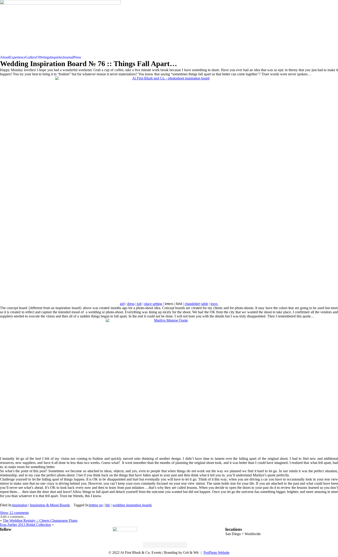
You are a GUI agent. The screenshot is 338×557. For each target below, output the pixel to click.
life (107, 505)
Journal (68, 57)
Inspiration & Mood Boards (50, 505)
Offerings (43, 57)
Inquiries (56, 57)
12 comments (14, 513)
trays (214, 304)
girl (122, 304)
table (204, 304)
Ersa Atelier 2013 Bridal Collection (25, 525)
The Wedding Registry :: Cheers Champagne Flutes (40, 520)
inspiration (19, 505)
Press (77, 57)
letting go (96, 505)
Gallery (31, 57)
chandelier (192, 304)
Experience (17, 57)
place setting (153, 304)
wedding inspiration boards (132, 505)
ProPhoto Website (216, 552)
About (4, 57)
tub (139, 304)
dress (131, 304)
